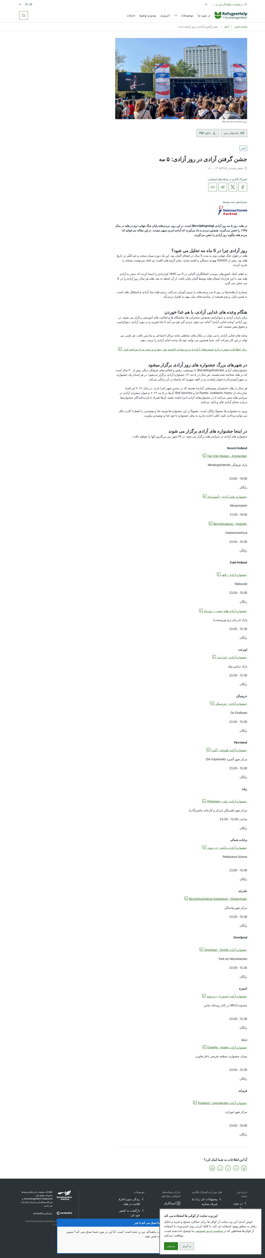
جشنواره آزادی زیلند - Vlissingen (227, 801)
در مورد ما (204, 15)
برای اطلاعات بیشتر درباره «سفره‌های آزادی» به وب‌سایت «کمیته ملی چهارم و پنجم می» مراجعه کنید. (185, 349)
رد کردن (187, 1246)
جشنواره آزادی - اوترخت (232, 657)
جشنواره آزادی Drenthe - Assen (227, 1047)
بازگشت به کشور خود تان (129, 1213)
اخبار (226, 26)
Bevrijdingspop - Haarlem (230, 524)
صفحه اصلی (241, 26)
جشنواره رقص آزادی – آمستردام (227, 496)
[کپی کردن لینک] (212, 187)
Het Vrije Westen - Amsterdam (227, 456)
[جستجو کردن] (23, 15)
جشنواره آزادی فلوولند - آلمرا (229, 750)
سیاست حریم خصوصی (209, 1231)
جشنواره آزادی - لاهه (234, 575)
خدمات (131, 15)
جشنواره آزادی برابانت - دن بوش (227, 848)
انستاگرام (170, 1203)
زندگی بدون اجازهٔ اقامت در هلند (129, 1201)
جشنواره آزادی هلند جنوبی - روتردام (225, 611)
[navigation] (183, 15)
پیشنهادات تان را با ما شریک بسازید (204, 1201)
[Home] (231, 15)
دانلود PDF (205, 132)
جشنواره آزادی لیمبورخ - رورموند (227, 996)
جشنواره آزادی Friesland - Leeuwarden (222, 1103)
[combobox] (225, 4)
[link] (231, 15)
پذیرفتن (171, 1246)
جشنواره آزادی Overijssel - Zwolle (225, 950)
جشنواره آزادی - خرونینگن (231, 704)
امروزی (164, 15)
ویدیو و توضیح (148, 15)
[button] (244, 1168)
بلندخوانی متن (231, 132)
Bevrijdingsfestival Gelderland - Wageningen (218, 899)
